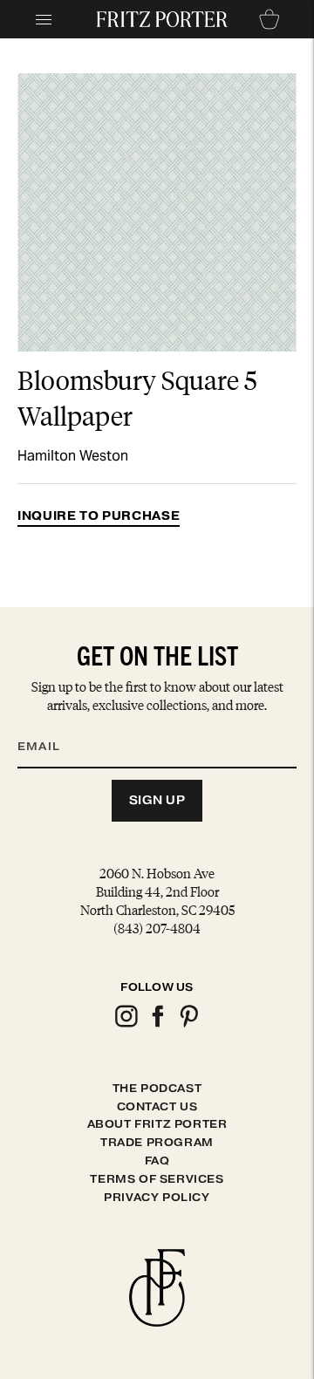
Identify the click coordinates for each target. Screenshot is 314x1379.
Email (50, 726)
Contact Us (157, 1106)
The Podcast (157, 1088)
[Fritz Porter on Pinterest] (188, 1024)
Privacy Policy (156, 1197)
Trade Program (157, 1142)
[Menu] (43, 19)
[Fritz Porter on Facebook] (157, 1024)
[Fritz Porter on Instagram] (125, 1024)
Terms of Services (156, 1178)
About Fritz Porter (157, 1123)
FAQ (157, 1160)
